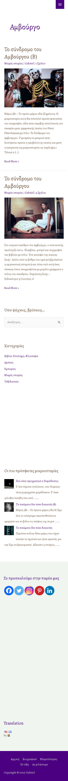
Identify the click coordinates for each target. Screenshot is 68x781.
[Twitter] (19, 590)
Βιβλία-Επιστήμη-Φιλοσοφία (21, 356)
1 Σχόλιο (40, 63)
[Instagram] (29, 590)
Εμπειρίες (10, 369)
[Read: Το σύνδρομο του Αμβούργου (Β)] (34, 87)
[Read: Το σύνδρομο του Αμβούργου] (34, 218)
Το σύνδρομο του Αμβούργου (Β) (23, 52)
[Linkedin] (49, 590)
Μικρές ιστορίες (13, 63)
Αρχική (15, 759)
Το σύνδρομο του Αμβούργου (23, 182)
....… (36, 498)
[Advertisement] (34, 425)
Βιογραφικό (30, 759)
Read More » (11, 161)
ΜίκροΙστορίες (48, 759)
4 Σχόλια (41, 193)
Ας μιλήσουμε (40, 764)
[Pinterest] (39, 590)
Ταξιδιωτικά (11, 381)
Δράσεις (8, 362)
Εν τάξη (24, 764)
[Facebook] (9, 590)
